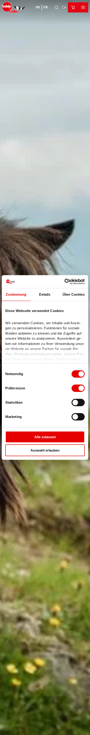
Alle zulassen (45, 437)
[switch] (78, 388)
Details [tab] (44, 294)
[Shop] (73, 7)
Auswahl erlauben (45, 450)
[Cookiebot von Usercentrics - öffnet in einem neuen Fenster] (65, 282)
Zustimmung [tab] (16, 294)
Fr (45, 7)
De (38, 7)
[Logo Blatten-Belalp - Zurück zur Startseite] (13, 7)
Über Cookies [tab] (74, 294)
